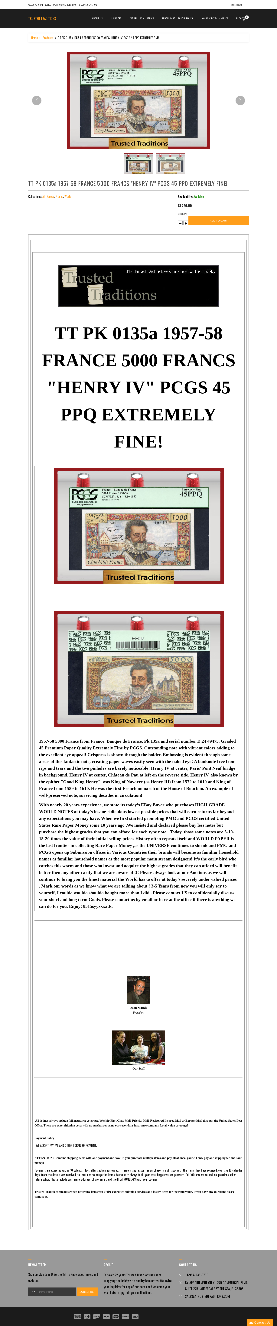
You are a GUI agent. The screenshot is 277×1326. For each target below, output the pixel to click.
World (67, 196)
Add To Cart (219, 220)
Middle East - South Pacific (178, 18)
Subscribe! (87, 1291)
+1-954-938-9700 (196, 1274)
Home (34, 38)
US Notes (116, 18)
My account (236, 4)
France (59, 196)
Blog (239, 18)
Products (48, 38)
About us (97, 18)
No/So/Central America (215, 18)
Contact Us (261, 1322)
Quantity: (182, 213)
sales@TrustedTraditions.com (207, 1296)
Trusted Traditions (42, 18)
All (43, 196)
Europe (50, 196)
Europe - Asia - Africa (142, 18)
